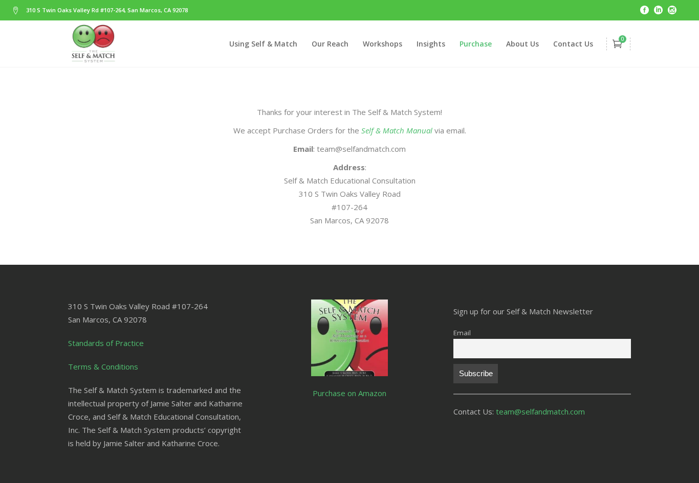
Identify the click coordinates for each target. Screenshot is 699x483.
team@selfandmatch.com (540, 411)
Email (462, 332)
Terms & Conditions (103, 366)
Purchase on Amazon (349, 393)
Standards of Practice (106, 343)
